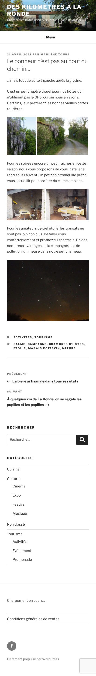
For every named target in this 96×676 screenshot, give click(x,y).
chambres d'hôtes (66, 344)
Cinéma (19, 486)
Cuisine (13, 469)
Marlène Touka (55, 54)
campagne (37, 344)
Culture (13, 479)
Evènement (22, 551)
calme (20, 344)
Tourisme (43, 337)
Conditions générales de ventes (33, 619)
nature (69, 348)
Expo (17, 495)
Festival (19, 504)
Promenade (22, 560)
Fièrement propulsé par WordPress (33, 659)
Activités (23, 337)
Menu (50, 37)
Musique (20, 513)
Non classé (16, 524)
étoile (20, 348)
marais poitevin (44, 348)
